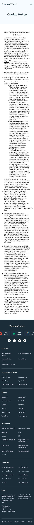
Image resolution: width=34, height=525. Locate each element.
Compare (5, 462)
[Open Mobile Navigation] (31, 4)
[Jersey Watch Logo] (9, 4)
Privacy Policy (19, 309)
